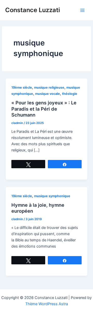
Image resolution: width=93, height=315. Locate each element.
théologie (69, 94)
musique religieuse (49, 87)
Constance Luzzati (32, 10)
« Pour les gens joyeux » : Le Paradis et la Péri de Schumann (43, 109)
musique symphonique (52, 196)
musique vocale (47, 94)
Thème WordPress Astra (46, 304)
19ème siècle (21, 87)
